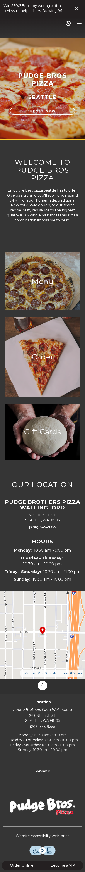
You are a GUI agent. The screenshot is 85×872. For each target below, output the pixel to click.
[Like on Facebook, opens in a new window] (42, 685)
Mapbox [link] (30, 673)
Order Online (21, 865)
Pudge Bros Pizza (42, 807)
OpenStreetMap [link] (48, 673)
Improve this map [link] (70, 673)
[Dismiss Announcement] (76, 8)
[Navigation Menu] (79, 23)
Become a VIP (63, 865)
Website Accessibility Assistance (43, 836)
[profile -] (68, 23)
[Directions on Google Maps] (42, 634)
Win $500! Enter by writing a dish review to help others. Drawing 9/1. (33, 8)
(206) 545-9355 (42, 727)
